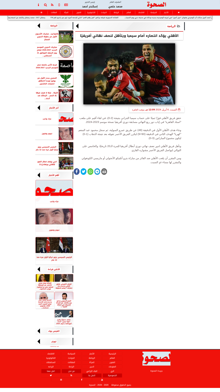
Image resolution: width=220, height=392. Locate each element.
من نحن (71, 371)
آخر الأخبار (54, 108)
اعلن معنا (51, 371)
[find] (45, 5)
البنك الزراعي (91, 371)
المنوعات (112, 367)
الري (112, 371)
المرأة (66, 12)
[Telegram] (97, 171)
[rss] (52, 5)
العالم (129, 12)
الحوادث (104, 12)
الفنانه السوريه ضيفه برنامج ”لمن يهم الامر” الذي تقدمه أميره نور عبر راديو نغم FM (98, 17)
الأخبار (166, 12)
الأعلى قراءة (54, 269)
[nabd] (59, 5)
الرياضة (116, 12)
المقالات (54, 12)
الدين (92, 367)
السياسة (153, 12)
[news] (66, 5)
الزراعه (51, 367)
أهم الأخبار (54, 175)
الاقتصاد (141, 12)
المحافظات (51, 362)
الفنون (78, 12)
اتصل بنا (91, 375)
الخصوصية (112, 375)
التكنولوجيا (91, 12)
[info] (38, 5)
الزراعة (71, 367)
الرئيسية (112, 354)
